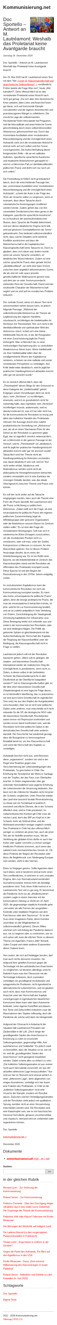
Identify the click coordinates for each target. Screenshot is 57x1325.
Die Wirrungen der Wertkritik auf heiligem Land (27, 1226)
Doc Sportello (10, 1293)
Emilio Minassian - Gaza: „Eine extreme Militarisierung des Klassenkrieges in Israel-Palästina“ (25, 1265)
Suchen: (7, 1166)
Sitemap (7, 1319)
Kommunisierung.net (27, 7)
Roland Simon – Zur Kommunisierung (22, 1197)
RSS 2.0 (18, 1319)
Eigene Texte (9, 1299)
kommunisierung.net (13, 1136)
